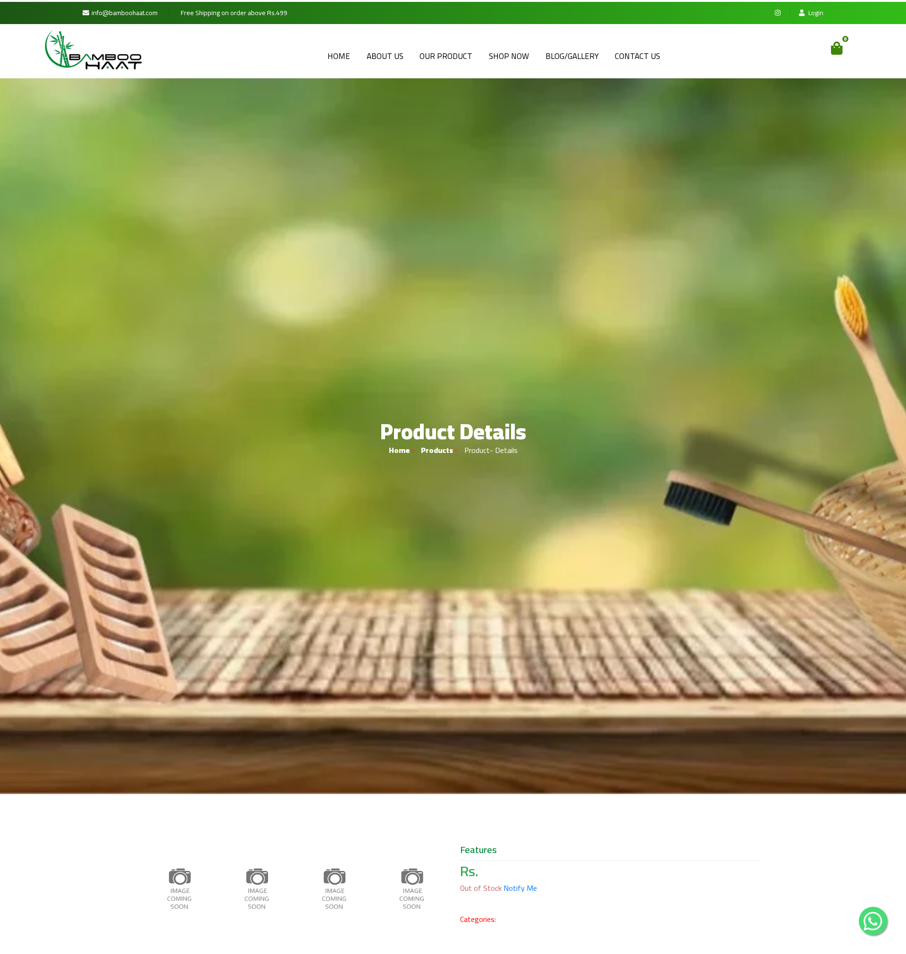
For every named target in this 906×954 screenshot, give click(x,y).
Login (815, 13)
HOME (338, 56)
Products (437, 450)
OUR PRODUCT (445, 56)
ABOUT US (385, 56)
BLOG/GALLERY (572, 56)
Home (399, 450)
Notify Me (520, 888)
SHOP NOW (509, 56)
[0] (837, 48)
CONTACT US (637, 56)
